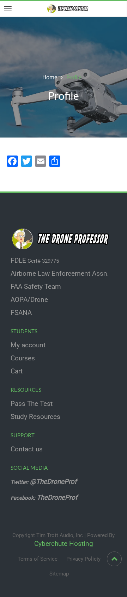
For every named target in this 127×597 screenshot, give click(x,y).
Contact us (27, 449)
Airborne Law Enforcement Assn (59, 274)
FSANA (21, 313)
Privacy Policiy (83, 559)
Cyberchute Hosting (63, 544)
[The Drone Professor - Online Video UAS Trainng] (69, 8)
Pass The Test (32, 404)
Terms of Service (38, 559)
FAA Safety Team (36, 287)
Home (49, 77)
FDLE (18, 260)
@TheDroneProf (54, 482)
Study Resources (35, 417)
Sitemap (59, 574)
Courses (23, 358)
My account (28, 345)
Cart (17, 371)
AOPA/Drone (29, 300)
